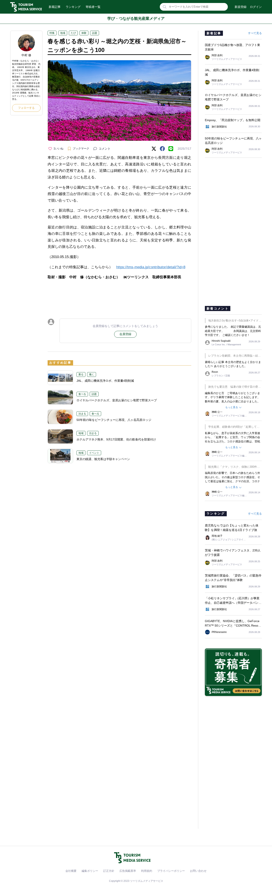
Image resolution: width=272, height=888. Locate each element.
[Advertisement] (119, 295)
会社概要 (70, 870)
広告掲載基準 (127, 870)
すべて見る (255, 33)
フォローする (26, 107)
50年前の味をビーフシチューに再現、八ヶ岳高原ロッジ (113, 420)
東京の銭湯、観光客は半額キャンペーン (103, 459)
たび (73, 33)
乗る (81, 374)
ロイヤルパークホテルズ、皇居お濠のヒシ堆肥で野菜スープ (116, 400)
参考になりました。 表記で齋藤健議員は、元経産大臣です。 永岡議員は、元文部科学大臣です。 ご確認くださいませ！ (233, 331)
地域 (62, 33)
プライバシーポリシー (171, 870)
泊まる (82, 413)
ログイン (256, 7)
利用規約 (146, 870)
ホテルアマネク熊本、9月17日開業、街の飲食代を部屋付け (116, 439)
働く (91, 374)
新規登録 (240, 7)
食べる (82, 394)
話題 (94, 33)
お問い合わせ (198, 870)
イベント (94, 452)
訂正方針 (108, 870)
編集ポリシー (90, 870)
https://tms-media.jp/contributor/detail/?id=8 (150, 267)
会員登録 (125, 334)
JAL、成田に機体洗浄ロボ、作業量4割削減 (105, 380)
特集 (52, 33)
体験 (83, 33)
